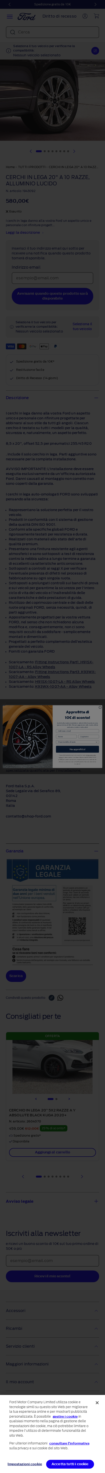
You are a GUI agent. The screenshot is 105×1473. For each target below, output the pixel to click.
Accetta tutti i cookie (70, 1464)
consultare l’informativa (69, 1443)
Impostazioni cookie (25, 1464)
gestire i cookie (65, 1416)
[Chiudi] (97, 1402)
